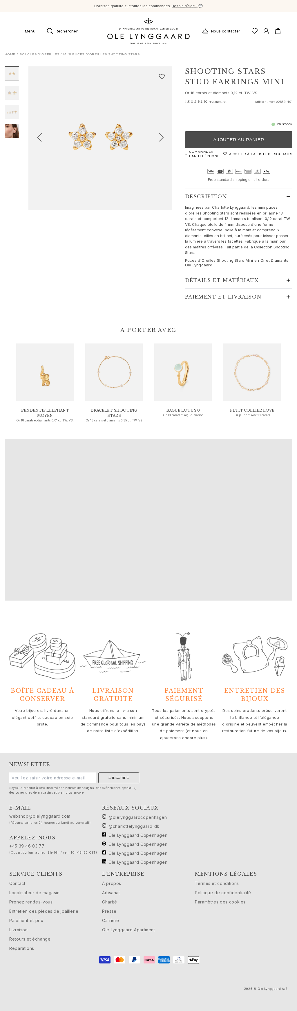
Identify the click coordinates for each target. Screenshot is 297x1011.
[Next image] (163, 138)
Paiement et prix (26, 920)
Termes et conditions (217, 883)
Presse (109, 911)
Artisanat (111, 892)
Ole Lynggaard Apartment (128, 929)
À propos (111, 883)
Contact (17, 883)
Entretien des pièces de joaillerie (44, 911)
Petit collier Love (252, 410)
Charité (109, 901)
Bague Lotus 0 (183, 410)
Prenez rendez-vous (31, 901)
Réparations (21, 948)
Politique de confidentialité (223, 892)
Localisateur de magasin (34, 892)
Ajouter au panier (238, 139)
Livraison (18, 929)
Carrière (110, 920)
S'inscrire (118, 778)
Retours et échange (30, 939)
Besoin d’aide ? (185, 6)
